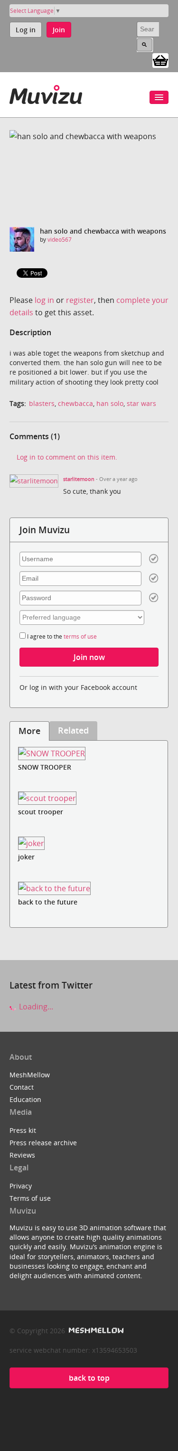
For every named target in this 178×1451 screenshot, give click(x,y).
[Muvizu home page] (45, 93)
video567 (59, 240)
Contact (21, 1087)
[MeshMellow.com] (95, 1330)
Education (25, 1099)
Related (73, 730)
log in (44, 300)
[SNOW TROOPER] (88, 753)
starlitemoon (78, 479)
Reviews (22, 1154)
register (80, 300)
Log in (26, 29)
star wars (141, 403)
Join (59, 29)
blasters (42, 403)
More (29, 730)
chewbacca (75, 403)
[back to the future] (88, 888)
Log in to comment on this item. (67, 457)
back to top (89, 1378)
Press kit (22, 1130)
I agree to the (61, 636)
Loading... (35, 1006)
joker (26, 856)
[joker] (88, 843)
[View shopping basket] (160, 60)
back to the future (47, 901)
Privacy (20, 1185)
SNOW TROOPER (44, 767)
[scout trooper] (88, 798)
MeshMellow (29, 1074)
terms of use (80, 636)
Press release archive (43, 1142)
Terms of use (30, 1198)
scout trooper (40, 811)
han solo (109, 403)
